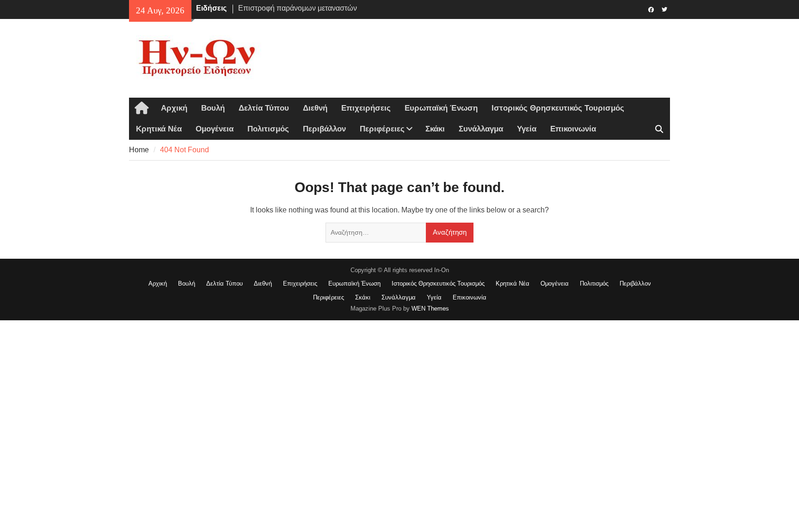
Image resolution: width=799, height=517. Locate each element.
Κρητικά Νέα (159, 129)
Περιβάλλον (324, 129)
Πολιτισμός (268, 129)
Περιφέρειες (382, 129)
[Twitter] (664, 9)
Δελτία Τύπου (264, 108)
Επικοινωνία (573, 129)
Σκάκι (435, 129)
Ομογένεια (215, 129)
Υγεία (526, 129)
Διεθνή (315, 108)
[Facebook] (651, 9)
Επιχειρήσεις (366, 108)
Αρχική (174, 108)
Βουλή (213, 108)
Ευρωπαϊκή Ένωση (441, 108)
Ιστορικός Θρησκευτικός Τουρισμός (558, 108)
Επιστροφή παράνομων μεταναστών (297, 8)
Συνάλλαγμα (481, 129)
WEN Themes (430, 308)
